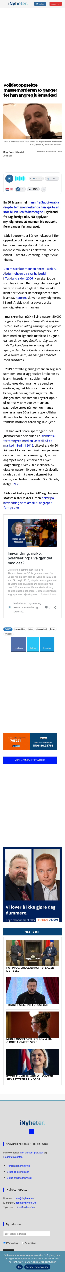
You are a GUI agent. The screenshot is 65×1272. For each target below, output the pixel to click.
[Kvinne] (23, 189)
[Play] (9, 179)
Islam (30, 629)
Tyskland (8, 633)
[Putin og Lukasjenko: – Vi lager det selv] (32, 953)
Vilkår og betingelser (18, 1171)
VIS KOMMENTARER (30, 760)
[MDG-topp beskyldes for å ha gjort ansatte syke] (32, 1025)
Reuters (21, 298)
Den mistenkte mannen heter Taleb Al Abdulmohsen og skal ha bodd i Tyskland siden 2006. (29, 273)
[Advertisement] (32, 44)
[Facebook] (31, 1131)
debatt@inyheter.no (26, 1202)
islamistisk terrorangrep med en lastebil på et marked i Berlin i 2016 (29, 441)
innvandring (19, 629)
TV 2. (15, 484)
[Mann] (18, 189)
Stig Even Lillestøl (13, 152)
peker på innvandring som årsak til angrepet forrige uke (28, 503)
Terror (52, 629)
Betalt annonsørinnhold (19, 1177)
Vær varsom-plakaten (31, 1152)
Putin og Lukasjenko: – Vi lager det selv (30, 969)
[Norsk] (7, 189)
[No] (60, 1261)
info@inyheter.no (25, 1198)
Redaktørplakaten (12, 1156)
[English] (11, 189)
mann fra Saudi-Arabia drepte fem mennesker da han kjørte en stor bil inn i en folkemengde (31, 207)
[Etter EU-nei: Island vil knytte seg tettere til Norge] (32, 1062)
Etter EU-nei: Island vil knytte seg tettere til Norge (29, 1078)
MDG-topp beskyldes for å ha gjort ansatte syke (29, 1041)
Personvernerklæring (18, 1165)
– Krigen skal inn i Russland (27, 1005)
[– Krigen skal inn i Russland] (32, 990)
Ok (19, 1267)
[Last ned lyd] (43, 189)
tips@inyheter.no (26, 1207)
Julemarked (41, 629)
